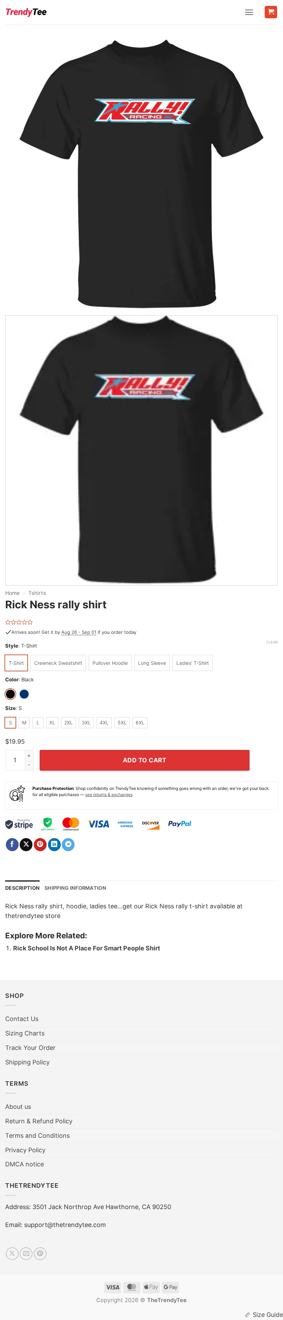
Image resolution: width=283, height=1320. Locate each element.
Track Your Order (30, 1047)
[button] (249, 12)
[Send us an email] (26, 1253)
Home (12, 593)
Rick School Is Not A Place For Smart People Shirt (86, 948)
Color (12, 679)
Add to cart (145, 760)
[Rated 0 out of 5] (19, 622)
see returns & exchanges (109, 794)
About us (18, 1106)
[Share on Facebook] (12, 844)
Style (11, 646)
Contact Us (21, 1018)
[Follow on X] (12, 1253)
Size (10, 708)
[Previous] (19, 174)
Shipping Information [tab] (75, 888)
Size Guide (268, 1314)
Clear (272, 642)
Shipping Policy (27, 1062)
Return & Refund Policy (38, 1121)
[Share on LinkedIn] (54, 844)
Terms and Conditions (37, 1135)
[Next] (263, 174)
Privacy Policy (25, 1150)
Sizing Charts (25, 1033)
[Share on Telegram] (68, 844)
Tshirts (37, 593)
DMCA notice (24, 1164)
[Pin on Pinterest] (40, 844)
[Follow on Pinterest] (40, 1253)
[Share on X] (26, 844)
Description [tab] (22, 888)
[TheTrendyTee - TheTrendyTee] (26, 12)
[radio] (16, 663)
